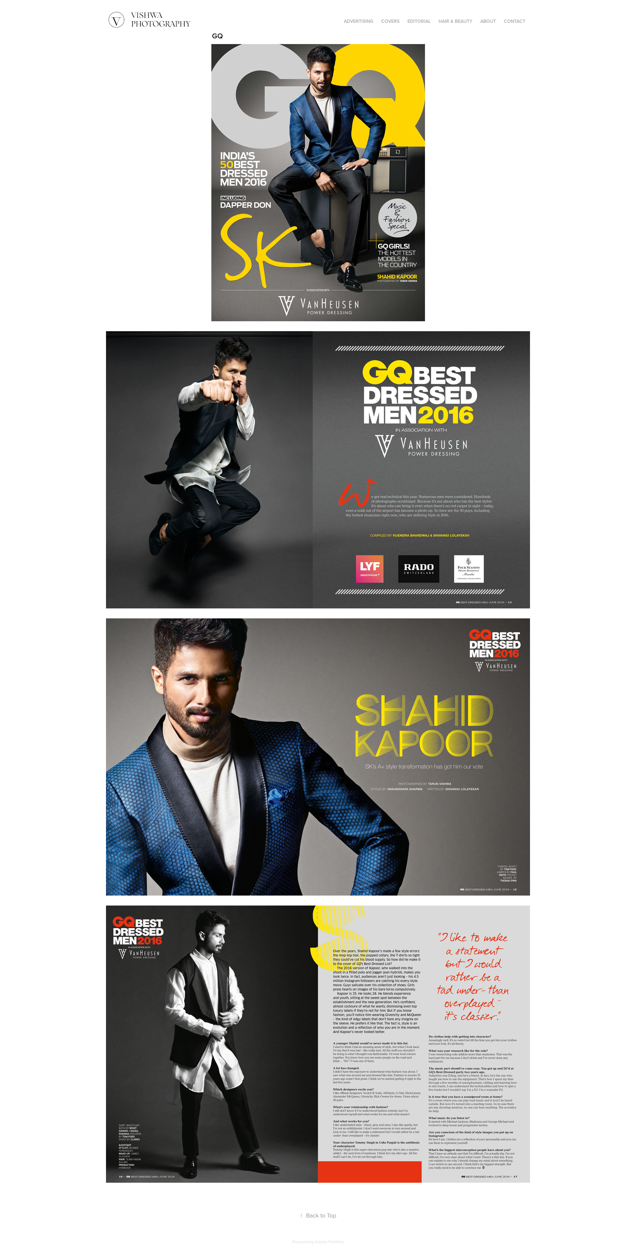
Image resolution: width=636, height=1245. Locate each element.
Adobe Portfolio (329, 1242)
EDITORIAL (419, 21)
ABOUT (488, 21)
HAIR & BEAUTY (455, 21)
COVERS (390, 21)
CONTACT (514, 21)
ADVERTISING (358, 21)
